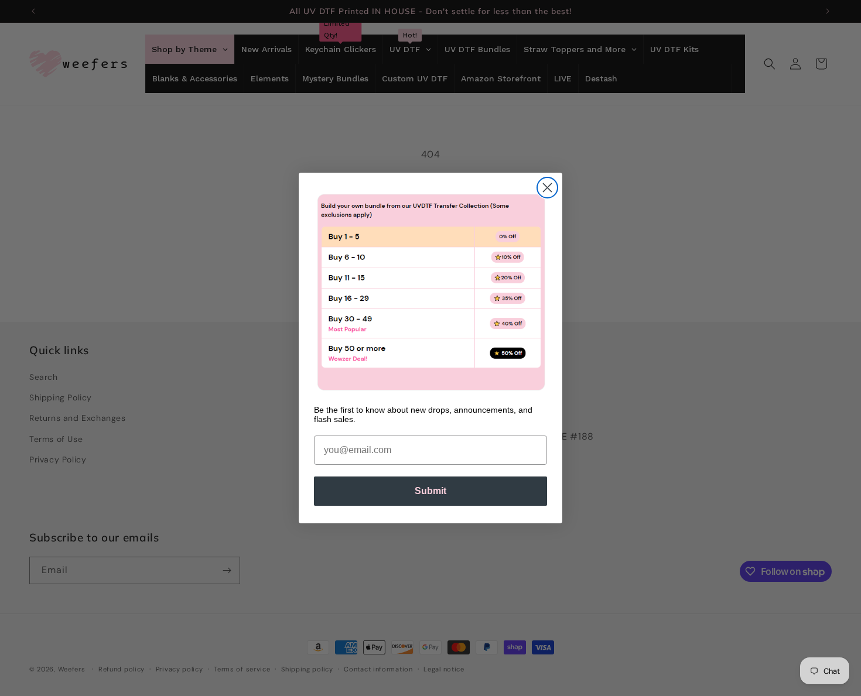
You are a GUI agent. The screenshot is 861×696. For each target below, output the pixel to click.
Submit (430, 491)
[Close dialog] (547, 187)
